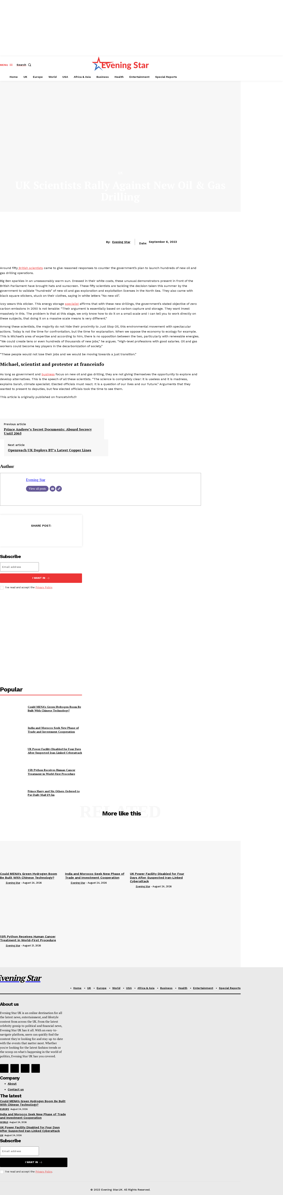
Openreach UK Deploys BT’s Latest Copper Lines (49, 450)
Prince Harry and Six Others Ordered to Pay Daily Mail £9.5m (54, 793)
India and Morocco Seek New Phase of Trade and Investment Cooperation (53, 729)
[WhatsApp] (54, 535)
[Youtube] (35, 1068)
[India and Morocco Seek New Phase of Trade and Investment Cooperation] (12, 729)
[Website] (59, 489)
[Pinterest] (40, 535)
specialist (72, 304)
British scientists (30, 268)
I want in (38, 578)
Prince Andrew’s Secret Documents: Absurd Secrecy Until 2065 (48, 431)
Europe (4, 1109)
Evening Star (121, 242)
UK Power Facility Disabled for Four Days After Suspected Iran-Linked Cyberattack (55, 751)
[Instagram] (14, 1068)
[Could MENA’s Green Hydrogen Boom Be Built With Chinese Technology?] (12, 708)
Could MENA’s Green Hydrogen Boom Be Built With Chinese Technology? (54, 708)
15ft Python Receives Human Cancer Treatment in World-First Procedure (51, 772)
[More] (68, 535)
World (4, 1122)
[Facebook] (13, 535)
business (48, 374)
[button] (25, 65)
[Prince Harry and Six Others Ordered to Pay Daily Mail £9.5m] (12, 793)
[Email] (52, 489)
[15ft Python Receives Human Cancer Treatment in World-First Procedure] (12, 772)
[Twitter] (27, 535)
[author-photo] (2, 883)
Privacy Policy (43, 587)
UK (120, 172)
